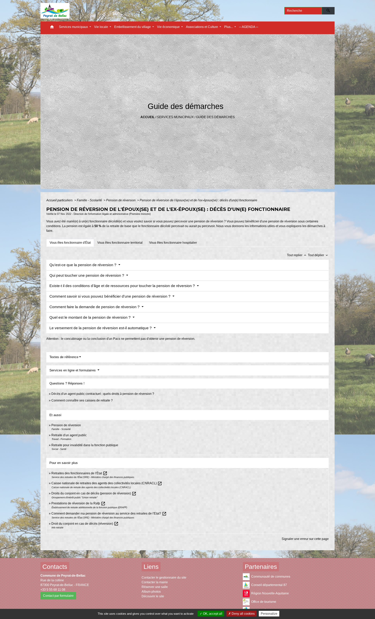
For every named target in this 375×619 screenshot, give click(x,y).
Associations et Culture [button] (202, 27)
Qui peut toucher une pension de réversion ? (87, 275)
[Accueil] (55, 11)
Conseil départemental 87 (269, 585)
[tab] (70, 242)
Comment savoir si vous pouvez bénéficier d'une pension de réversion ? (110, 296)
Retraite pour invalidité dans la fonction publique (84, 445)
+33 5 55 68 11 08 (52, 589)
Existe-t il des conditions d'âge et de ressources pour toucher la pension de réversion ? (122, 286)
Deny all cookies (243, 613)
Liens (151, 566)
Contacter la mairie (155, 582)
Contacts (54, 566)
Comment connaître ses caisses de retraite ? (82, 400)
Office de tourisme (263, 601)
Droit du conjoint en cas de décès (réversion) (85, 523)
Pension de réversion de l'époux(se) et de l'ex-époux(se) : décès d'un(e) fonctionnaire (198, 200)
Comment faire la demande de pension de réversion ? (95, 307)
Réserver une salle (155, 587)
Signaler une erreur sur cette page (305, 539)
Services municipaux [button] (74, 27)
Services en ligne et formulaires (73, 370)
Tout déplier (318, 255)
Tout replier (297, 255)
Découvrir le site (153, 596)
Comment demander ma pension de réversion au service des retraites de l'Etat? (109, 513)
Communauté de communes (270, 576)
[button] (51, 28)
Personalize (269, 613)
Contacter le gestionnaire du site (164, 577)
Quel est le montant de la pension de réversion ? (90, 317)
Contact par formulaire (58, 595)
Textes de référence (63, 357)
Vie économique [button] (168, 27)
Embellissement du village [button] (133, 27)
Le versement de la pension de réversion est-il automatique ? (101, 328)
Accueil (147, 117)
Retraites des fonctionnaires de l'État (79, 473)
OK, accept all (212, 613)
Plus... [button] (229, 27)
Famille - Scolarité (90, 200)
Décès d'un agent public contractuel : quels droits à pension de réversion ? (102, 393)
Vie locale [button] (101, 27)
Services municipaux (175, 117)
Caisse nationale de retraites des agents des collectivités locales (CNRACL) (106, 483)
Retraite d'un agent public (69, 435)
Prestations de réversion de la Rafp (78, 503)
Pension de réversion (121, 200)
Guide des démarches (215, 117)
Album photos (151, 591)
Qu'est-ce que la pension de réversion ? (83, 265)
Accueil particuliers (59, 200)
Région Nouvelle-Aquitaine (270, 593)
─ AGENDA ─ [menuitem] (248, 27)
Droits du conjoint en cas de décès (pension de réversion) (93, 493)
